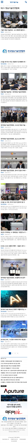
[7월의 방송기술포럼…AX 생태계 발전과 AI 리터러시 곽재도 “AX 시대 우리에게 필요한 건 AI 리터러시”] (14, 19)
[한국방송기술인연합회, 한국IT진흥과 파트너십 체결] (14, 160)
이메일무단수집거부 (14, 439)
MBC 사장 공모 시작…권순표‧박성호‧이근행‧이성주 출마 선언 (14, 370)
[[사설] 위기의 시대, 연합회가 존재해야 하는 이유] (14, 51)
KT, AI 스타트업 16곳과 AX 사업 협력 (9, 375)
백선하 (2, 32)
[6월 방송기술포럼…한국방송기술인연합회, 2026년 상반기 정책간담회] (14, 81)
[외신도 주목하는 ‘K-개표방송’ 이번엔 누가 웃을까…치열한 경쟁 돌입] (14, 221)
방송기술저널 (3, 63)
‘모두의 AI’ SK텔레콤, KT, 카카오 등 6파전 (10, 368)
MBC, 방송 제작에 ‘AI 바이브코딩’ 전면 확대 (10, 379)
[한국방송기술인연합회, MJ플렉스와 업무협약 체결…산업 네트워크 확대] (14, 267)
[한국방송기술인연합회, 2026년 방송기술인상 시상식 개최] (14, 114)
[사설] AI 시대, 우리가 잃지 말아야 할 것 (13, 202)
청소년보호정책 (14, 441)
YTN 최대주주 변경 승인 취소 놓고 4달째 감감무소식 (12, 377)
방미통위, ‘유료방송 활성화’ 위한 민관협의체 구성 (11, 361)
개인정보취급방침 (22, 439)
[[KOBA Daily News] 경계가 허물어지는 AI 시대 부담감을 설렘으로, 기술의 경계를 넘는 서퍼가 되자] (14, 299)
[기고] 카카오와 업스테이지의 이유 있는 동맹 (10, 363)
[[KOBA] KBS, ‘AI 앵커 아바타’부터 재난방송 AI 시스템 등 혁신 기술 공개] (14, 329)
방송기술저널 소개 (5, 439)
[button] (25, 2)
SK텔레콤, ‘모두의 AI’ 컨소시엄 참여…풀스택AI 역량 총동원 (13, 372)
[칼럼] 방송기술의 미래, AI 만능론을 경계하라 (10, 365)
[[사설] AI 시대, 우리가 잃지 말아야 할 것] (14, 191)
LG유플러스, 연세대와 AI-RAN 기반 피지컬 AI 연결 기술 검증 (14, 382)
